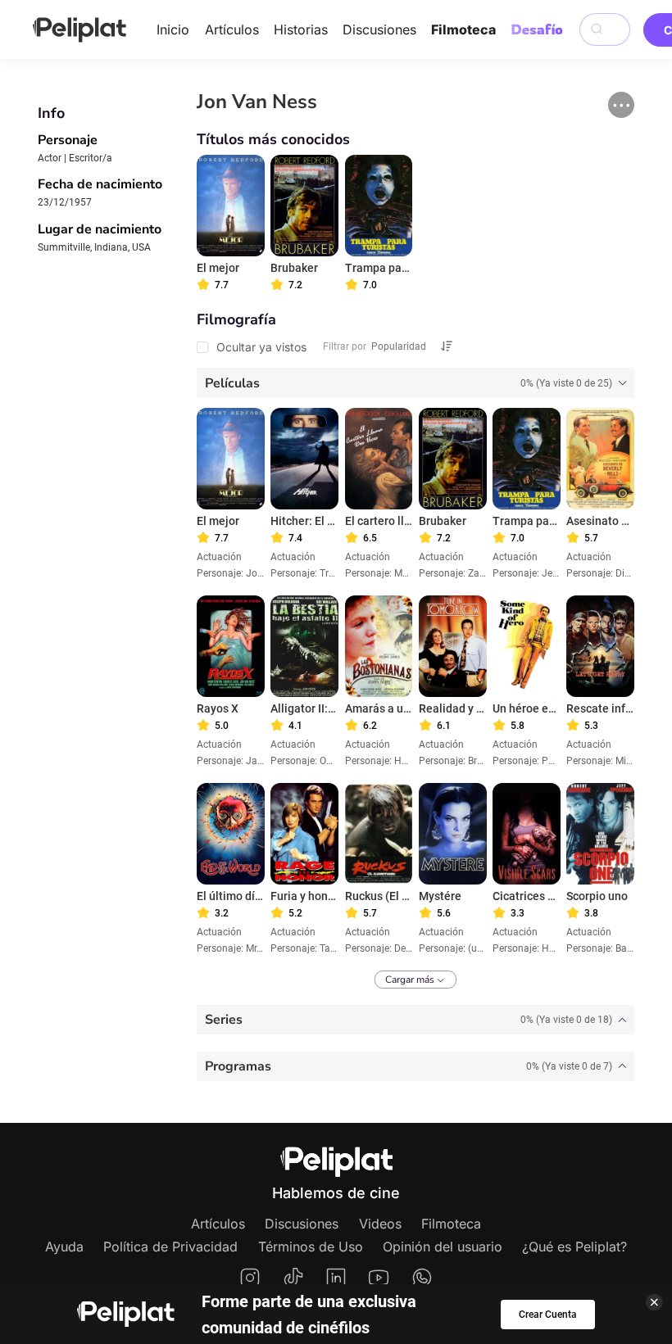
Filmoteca (463, 29)
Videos (380, 1223)
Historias (301, 29)
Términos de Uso (310, 1246)
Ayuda (64, 1246)
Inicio (173, 29)
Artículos (232, 29)
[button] (621, 105)
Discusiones (379, 29)
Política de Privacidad (170, 1246)
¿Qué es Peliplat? (574, 1246)
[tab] (416, 382)
